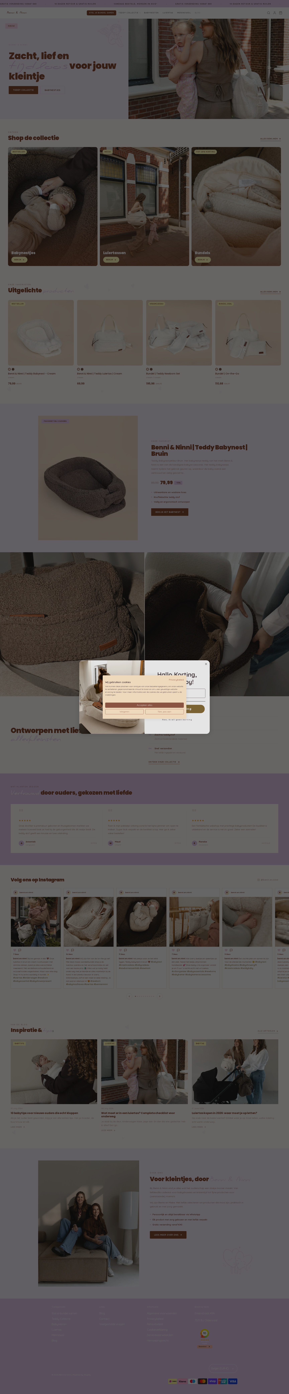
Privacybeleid (176, 679)
